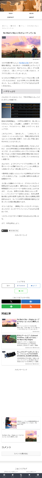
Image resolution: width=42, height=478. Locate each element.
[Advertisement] (21, 257)
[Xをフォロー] (11, 301)
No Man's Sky (14, 230)
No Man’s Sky (24, 63)
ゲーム (5, 230)
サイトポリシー (31, 471)
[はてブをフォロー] (30, 301)
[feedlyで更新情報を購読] (11, 306)
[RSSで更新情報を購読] (30, 306)
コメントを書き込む (21, 453)
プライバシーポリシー (11, 471)
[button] (38, 326)
